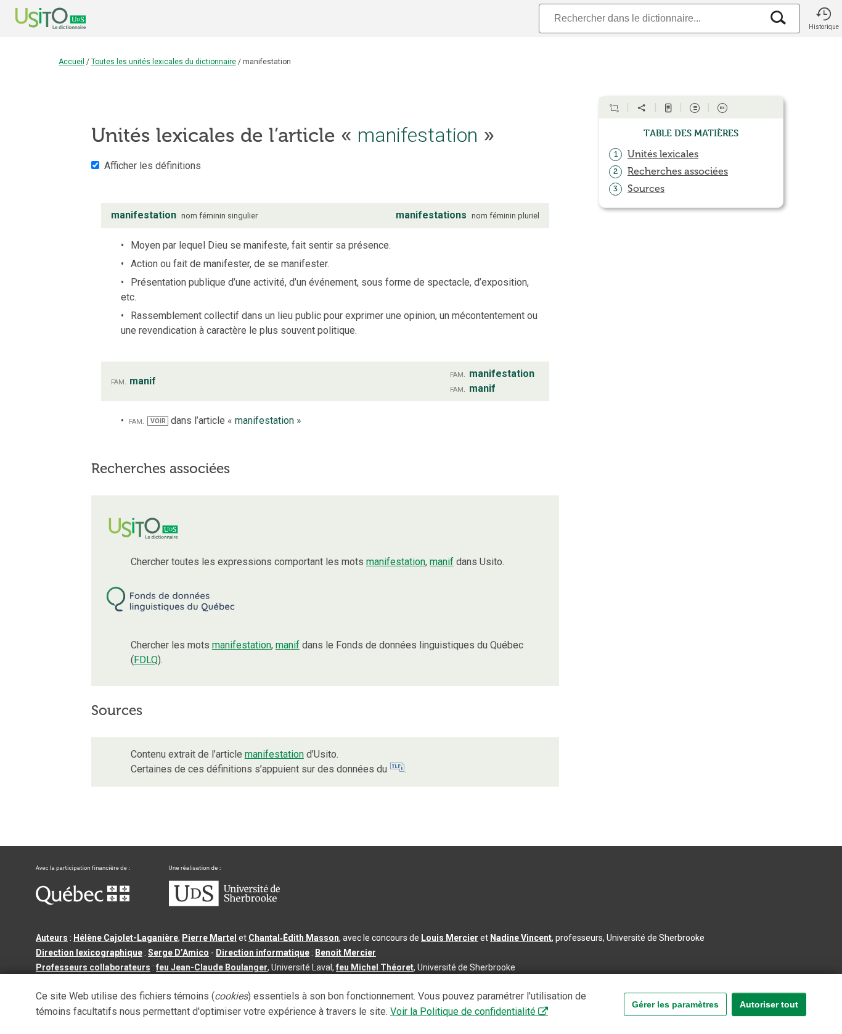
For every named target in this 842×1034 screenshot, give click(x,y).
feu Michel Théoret (375, 967)
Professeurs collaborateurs (93, 967)
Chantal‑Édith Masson (293, 938)
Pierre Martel (209, 938)
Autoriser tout (769, 1004)
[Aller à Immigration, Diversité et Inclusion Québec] (82, 902)
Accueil (71, 61)
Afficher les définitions (152, 166)
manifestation (395, 562)
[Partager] (642, 108)
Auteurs (52, 938)
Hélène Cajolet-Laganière (125, 938)
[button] (823, 18)
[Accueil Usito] (37, 18)
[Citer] (614, 108)
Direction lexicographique (89, 952)
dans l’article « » (225, 420)
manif (442, 562)
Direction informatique (262, 952)
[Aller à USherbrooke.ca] (224, 903)
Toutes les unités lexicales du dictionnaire (163, 61)
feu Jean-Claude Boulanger (212, 967)
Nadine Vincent (521, 938)
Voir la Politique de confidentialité (463, 1011)
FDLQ (146, 660)
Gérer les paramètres (675, 1004)
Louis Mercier (449, 938)
